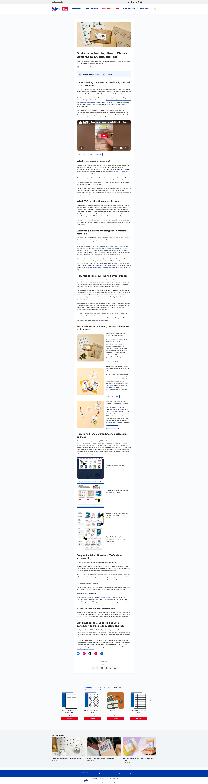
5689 (110, 387)
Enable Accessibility (57, 2)
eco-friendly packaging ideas (85, 649)
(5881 (107, 385)
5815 (123, 346)
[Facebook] (128, 2)
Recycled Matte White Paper (124, 773)
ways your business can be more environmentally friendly (103, 267)
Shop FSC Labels (113, 361)
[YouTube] (141, 2)
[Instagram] (131, 2)
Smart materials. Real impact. (107, 773)
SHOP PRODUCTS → (150, 2)
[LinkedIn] (138, 2)
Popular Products (93, 687)
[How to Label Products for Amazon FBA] (104, 746)
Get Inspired (145, 9)
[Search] (155, 9)
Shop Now (69, 718)
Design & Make (92, 9)
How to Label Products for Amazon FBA (100, 758)
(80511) (108, 411)
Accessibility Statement (114, 782)
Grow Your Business (110, 9)
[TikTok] (133, 2)
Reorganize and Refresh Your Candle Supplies (67, 758)
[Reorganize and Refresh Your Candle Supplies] (68, 746)
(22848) (119, 411)
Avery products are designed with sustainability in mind (99, 597)
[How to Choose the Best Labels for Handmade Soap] (139, 746)
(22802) (122, 407)
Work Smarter (129, 9)
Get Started (77, 9)
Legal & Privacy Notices (101, 782)
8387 (125, 385)
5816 (117, 346)
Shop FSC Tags (112, 427)
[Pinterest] (136, 2)
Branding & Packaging (105, 67)
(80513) (111, 414)
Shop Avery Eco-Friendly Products (90, 154)
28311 (113, 385)
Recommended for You (112, 687)
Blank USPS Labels (94, 773)
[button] (150, 701)
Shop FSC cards (113, 396)
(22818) (112, 344)
